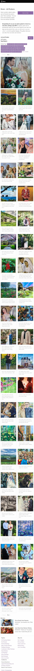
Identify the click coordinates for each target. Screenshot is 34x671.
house (27, 301)
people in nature (22, 108)
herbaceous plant (5, 302)
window (22, 179)
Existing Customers (5, 665)
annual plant (4, 277)
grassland (13, 302)
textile (11, 133)
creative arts (26, 609)
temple (24, 252)
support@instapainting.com (7, 663)
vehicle (20, 444)
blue (19, 539)
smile (9, 131)
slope (7, 469)
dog (24, 106)
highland (10, 469)
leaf (13, 251)
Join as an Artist (5, 658)
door (26, 372)
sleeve (28, 203)
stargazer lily (29, 421)
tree (2, 111)
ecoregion (13, 106)
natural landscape (10, 109)
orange (20, 204)
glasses (20, 251)
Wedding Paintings (5, 647)
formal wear (27, 347)
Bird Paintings (4, 656)
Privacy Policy (21, 642)
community (26, 467)
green (3, 231)
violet (22, 156)
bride (8, 133)
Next (9, 54)
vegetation (8, 204)
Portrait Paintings (5, 643)
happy (13, 133)
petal (20, 156)
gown (20, 517)
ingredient (21, 206)
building (29, 179)
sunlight (3, 516)
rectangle (25, 156)
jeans (5, 371)
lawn (3, 399)
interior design (23, 324)
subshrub (6, 279)
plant (7, 106)
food (20, 203)
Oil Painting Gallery (6, 640)
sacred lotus (29, 539)
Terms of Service (21, 643)
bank (13, 206)
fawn (22, 109)
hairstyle (8, 181)
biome (12, 444)
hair (23, 131)
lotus (27, 537)
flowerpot (25, 155)
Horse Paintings (4, 654)
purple (29, 155)
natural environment (5, 540)
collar (26, 108)
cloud (9, 106)
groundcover (4, 276)
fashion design (21, 349)
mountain (7, 466)
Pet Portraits (4, 642)
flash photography (22, 134)
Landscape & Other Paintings (8, 649)
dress (30, 133)
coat (27, 516)
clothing (3, 131)
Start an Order (25, 13)
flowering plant (12, 276)
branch (3, 254)
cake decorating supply (27, 206)
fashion (22, 203)
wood (24, 181)
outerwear (20, 394)
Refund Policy (21, 645)
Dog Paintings (4, 651)
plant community (5, 108)
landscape (4, 397)
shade (29, 181)
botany (23, 231)
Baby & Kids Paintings (6, 645)
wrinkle (22, 564)
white (11, 131)
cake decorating (25, 204)
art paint (22, 609)
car (26, 442)
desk (19, 324)
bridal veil (24, 514)
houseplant (21, 182)
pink (29, 204)
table (25, 323)
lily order (26, 422)
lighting (3, 350)
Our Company (21, 640)
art (19, 609)
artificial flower (26, 157)
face (25, 131)
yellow (13, 372)
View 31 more (25, 51)
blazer (31, 347)
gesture (28, 277)
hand (5, 181)
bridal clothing (11, 156)
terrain (10, 206)
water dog (27, 489)
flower (4, 106)
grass (20, 109)
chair (26, 181)
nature (9, 108)
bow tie (24, 586)
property (20, 372)
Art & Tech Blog (21, 647)
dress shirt (21, 586)
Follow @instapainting (6, 670)
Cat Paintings (4, 652)
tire (22, 442)
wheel (20, 442)
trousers (27, 131)
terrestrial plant (22, 159)
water (7, 203)
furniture (26, 179)
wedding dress (4, 133)
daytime (23, 444)
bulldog (27, 561)
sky (2, 106)
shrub (8, 277)
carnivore (29, 108)
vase (31, 323)
